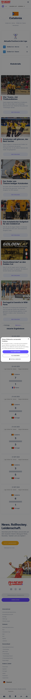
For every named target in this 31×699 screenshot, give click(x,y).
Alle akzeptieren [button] (15, 351)
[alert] (15, 349)
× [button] (28, 338)
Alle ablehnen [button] (15, 355)
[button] (15, 359)
